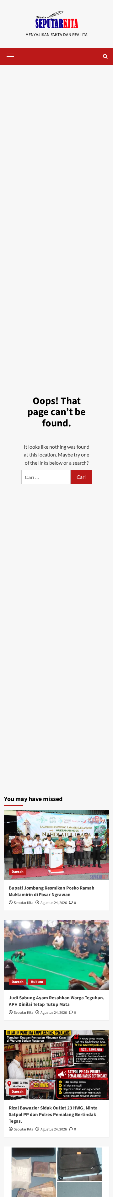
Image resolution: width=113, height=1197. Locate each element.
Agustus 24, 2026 (53, 903)
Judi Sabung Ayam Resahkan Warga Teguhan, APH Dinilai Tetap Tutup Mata (57, 1001)
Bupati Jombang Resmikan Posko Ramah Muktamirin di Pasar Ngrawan (51, 891)
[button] (10, 55)
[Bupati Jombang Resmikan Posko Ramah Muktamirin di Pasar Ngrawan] (56, 845)
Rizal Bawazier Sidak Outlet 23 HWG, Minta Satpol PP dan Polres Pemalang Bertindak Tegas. (53, 1115)
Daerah (18, 871)
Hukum (37, 982)
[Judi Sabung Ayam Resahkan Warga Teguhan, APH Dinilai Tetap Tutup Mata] (56, 955)
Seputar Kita (23, 903)
